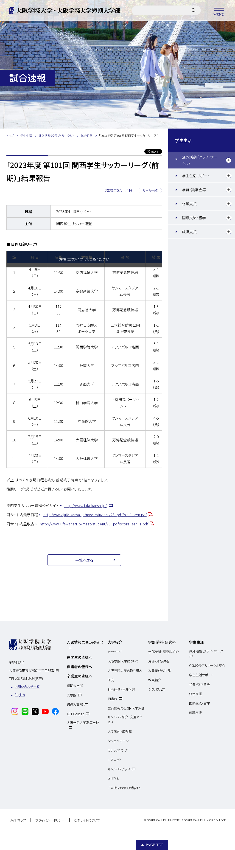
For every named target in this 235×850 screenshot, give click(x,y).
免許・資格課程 (158, 661)
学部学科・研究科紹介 (163, 651)
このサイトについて (87, 820)
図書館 (112, 698)
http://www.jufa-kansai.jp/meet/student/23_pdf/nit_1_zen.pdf (95, 514)
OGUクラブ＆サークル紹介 (207, 665)
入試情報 (85, 642)
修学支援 (189, 203)
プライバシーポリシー (50, 820)
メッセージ (115, 651)
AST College (75, 714)
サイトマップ (17, 820)
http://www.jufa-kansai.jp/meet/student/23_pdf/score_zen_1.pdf (94, 524)
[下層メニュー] (228, 160)
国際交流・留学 (194, 217)
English (20, 694)
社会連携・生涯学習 (121, 689)
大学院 (71, 695)
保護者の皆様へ (79, 666)
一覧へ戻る (84, 560)
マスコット (115, 759)
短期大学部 (75, 685)
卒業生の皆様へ (79, 676)
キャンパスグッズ (119, 769)
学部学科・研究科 (162, 642)
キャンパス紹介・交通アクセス (125, 719)
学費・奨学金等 (194, 189)
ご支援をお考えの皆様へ (125, 787)
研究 (111, 680)
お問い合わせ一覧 (27, 686)
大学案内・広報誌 (120, 731)
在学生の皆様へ (79, 657)
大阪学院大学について (123, 661)
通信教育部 (75, 704)
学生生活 (183, 140)
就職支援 (189, 231)
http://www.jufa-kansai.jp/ (85, 505)
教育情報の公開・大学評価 (126, 708)
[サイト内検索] (194, 10)
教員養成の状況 (159, 670)
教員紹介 (154, 680)
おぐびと (113, 778)
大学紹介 (115, 642)
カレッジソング (118, 750)
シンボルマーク (118, 740)
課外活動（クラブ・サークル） (199, 160)
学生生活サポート (196, 175)
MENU (218, 14)
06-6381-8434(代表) (29, 678)
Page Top (154, 845)
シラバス (154, 689)
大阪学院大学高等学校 (83, 722)
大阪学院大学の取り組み (125, 670)
